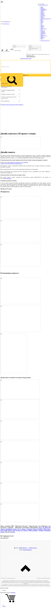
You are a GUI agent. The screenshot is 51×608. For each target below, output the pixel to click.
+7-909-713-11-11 (32, 547)
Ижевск (42, 7)
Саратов (42, 11)
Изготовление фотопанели (15, 556)
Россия (42, 6)
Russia (42, 38)
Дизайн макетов (36, 556)
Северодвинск (43, 15)
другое (13, 532)
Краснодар (42, 13)
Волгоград (42, 17)
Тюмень (42, 27)
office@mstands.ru (6, 23)
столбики (41, 530)
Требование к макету (36, 558)
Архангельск (43, 31)
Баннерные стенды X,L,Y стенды (15, 529)
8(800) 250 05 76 (7, 21)
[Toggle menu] (2, 2)
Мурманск (42, 14)
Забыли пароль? (18, 50)
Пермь (42, 20)
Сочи (41, 24)
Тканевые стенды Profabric (34, 529)
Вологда (42, 34)
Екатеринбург (43, 8)
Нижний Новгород (44, 9)
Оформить (13, 592)
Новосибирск (43, 32)
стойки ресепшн (32, 530)
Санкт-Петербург (43, 28)
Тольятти (42, 26)
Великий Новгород (44, 35)
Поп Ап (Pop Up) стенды (19, 530)
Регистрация (6, 51)
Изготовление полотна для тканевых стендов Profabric (15, 559)
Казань (42, 19)
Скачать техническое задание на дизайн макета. (11, 163)
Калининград (43, 37)
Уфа (41, 23)
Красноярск (43, 12)
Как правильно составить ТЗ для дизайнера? (18, 162)
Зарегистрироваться (31, 56)
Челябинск (42, 10)
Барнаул (42, 36)
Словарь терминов (36, 554)
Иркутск (42, 16)
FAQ (15, 554)
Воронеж (42, 21)
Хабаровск (42, 25)
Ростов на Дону (43, 33)
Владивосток (43, 30)
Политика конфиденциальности (43, 578)
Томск (42, 22)
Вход (2, 51)
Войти (12, 49)
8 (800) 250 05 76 (23, 547)
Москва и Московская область (46, 18)
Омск (41, 29)
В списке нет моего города (45, 40)
